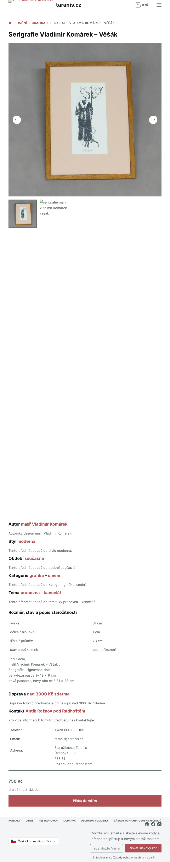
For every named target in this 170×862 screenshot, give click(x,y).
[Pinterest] (147, 824)
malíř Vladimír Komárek (44, 524)
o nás (30, 820)
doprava (69, 820)
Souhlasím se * (125, 857)
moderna (26, 541)
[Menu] (159, 4)
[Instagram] (159, 824)
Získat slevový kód (143, 848)
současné (34, 558)
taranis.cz (68, 5)
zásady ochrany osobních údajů (137, 820)
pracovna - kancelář (41, 592)
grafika (36, 575)
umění (54, 575)
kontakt (14, 820)
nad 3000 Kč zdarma (48, 694)
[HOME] (10, 23)
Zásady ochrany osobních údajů (133, 857)
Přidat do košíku (85, 801)
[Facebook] (153, 824)
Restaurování (48, 820)
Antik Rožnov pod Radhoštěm (55, 711)
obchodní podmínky (95, 820)
